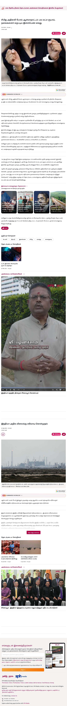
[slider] (33, 387)
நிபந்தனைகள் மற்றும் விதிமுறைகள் (23, 690)
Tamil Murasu (45, 683)
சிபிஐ (31, 239)
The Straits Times (7, 683)
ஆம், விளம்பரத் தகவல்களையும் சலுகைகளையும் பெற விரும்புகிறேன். (23, 665)
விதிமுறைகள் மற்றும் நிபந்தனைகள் (22, 660)
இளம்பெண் (22, 239)
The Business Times (18, 683)
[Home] (21, 676)
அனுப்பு (23, 670)
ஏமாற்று (39, 239)
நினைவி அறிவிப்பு (8, 692)
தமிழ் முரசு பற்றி (6, 690)
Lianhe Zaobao (29, 683)
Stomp (52, 683)
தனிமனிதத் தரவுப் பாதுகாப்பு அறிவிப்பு (47, 690)
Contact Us (14, 696)
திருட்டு (13, 239)
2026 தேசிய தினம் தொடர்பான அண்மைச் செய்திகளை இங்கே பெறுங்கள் (34, 8)
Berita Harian (37, 683)
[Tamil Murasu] (8, 676)
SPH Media (26, 703)
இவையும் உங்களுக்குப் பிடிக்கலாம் (13, 186)
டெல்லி (5, 239)
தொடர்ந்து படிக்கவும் (33, 533)
